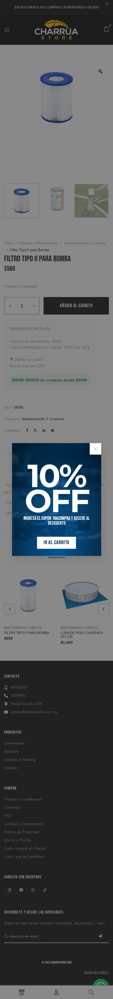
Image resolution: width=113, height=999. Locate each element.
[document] (56, 499)
